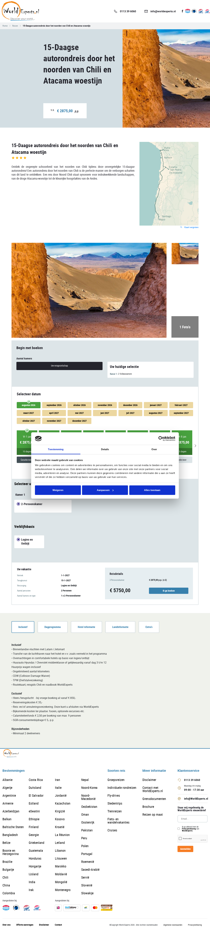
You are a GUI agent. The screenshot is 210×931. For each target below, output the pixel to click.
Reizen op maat (152, 814)
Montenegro (63, 890)
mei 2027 (79, 412)
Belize (6, 842)
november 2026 (105, 405)
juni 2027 (105, 412)
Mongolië (61, 882)
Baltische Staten (13, 827)
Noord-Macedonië (88, 797)
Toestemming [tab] (55, 449)
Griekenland (36, 842)
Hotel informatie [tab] (86, 627)
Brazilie (7, 861)
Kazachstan (62, 803)
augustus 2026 (28, 405)
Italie (58, 787)
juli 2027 (130, 412)
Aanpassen (103, 490)
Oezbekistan (89, 806)
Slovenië (86, 885)
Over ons (6, 924)
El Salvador (36, 795)
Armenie (7, 803)
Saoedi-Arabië (90, 869)
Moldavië (61, 874)
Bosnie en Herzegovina (10, 852)
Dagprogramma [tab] (52, 627)
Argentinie (9, 795)
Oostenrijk (87, 822)
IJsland (33, 874)
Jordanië (60, 795)
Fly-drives (113, 795)
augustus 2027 (155, 412)
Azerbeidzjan (10, 811)
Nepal (85, 779)
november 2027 (54, 420)
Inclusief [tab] (22, 627)
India (32, 882)
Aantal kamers (24, 358)
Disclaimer (149, 779)
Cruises (112, 830)
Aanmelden (185, 848)
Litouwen (61, 858)
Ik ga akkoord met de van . (190, 829)
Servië (85, 877)
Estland (34, 803)
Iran (57, 779)
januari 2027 (156, 405)
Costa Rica (36, 779)
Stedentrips (114, 803)
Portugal (86, 854)
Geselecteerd (27, 459)
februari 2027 (181, 405)
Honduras (35, 858)
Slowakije (87, 893)
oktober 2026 (79, 405)
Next (195, 446)
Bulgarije (8, 869)
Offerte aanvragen (24, 924)
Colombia (8, 893)
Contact (58, 924)
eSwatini (34, 811)
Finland (34, 827)
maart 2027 (28, 412)
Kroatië (59, 827)
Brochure (148, 806)
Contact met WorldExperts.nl (152, 789)
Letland (60, 842)
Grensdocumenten (154, 799)
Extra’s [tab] (149, 627)
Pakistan (87, 830)
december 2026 (130, 405)
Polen (85, 846)
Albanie (7, 779)
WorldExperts (187, 830)
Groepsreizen (116, 779)
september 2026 (54, 405)
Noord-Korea (89, 787)
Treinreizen (114, 811)
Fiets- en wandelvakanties (118, 821)
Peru (84, 838)
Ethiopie (34, 819)
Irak (31, 890)
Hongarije (35, 866)
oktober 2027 (28, 420)
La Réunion (62, 835)
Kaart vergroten (191, 227)
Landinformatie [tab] (120, 627)
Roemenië (87, 861)
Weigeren (57, 490)
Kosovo (60, 819)
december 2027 (79, 420)
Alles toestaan (152, 490)
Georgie (34, 835)
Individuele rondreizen (121, 787)
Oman (85, 814)
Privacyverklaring (189, 828)
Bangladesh (10, 835)
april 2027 (54, 412)
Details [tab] (105, 449)
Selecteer (182, 459)
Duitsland (35, 787)
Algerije (7, 787)
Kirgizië (60, 811)
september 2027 (181, 412)
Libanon (60, 850)
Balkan (6, 819)
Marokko (60, 866)
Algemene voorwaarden (172, 924)
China (6, 885)
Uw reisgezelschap (59, 365)
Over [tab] (154, 449)
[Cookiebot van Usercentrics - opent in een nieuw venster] (161, 438)
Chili (5, 877)
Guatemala (36, 850)
